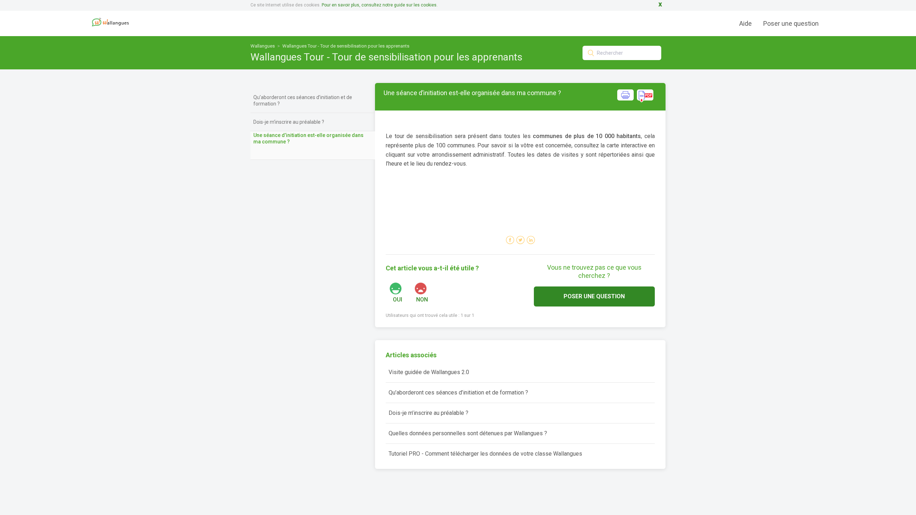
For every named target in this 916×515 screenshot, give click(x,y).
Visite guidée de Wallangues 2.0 (429, 372)
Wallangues (262, 46)
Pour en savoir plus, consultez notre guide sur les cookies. (380, 5)
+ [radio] (404, 288)
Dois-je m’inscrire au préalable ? (288, 122)
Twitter (520, 240)
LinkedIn (530, 240)
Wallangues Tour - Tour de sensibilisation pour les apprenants (345, 46)
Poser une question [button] (594, 296)
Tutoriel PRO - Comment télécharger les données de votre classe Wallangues (485, 453)
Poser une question (791, 23)
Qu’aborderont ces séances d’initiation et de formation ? (302, 100)
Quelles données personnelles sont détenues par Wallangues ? (468, 433)
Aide (745, 23)
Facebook (510, 240)
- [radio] (429, 288)
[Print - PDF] (635, 100)
